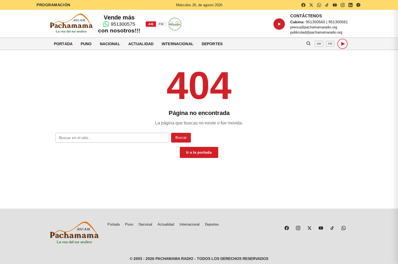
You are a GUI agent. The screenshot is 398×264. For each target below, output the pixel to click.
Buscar (181, 138)
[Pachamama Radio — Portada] (71, 23)
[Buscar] (308, 43)
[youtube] (334, 5)
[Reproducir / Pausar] (279, 24)
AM (150, 24)
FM (161, 24)
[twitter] (311, 5)
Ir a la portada (199, 152)
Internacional (178, 44)
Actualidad (141, 44)
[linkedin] (350, 5)
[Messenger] (358, 5)
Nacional (110, 44)
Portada (63, 44)
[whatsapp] (319, 5)
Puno (86, 44)
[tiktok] (327, 5)
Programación (53, 5)
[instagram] (342, 5)
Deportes (212, 44)
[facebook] (303, 5)
